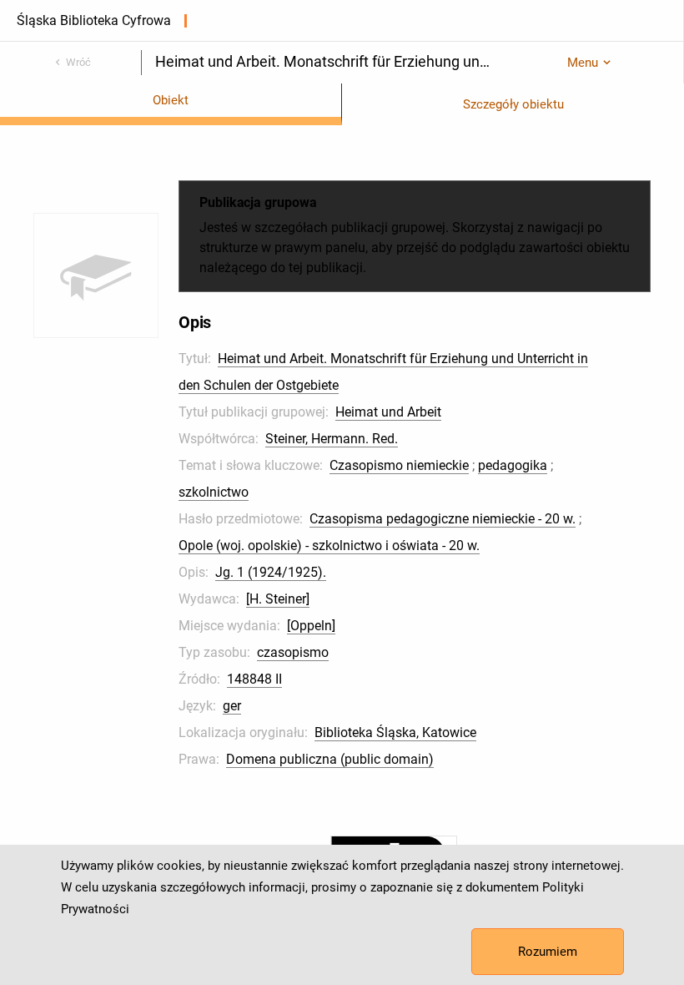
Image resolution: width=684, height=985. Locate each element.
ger (232, 706)
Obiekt (171, 100)
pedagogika (512, 465)
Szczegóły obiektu (513, 104)
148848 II (254, 679)
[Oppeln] (311, 626)
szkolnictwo (214, 492)
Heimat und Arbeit (388, 412)
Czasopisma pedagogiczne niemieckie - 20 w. (442, 519)
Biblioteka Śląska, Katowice (395, 732)
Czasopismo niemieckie (399, 465)
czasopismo (293, 652)
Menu (582, 62)
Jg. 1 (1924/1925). (270, 572)
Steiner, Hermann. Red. (331, 439)
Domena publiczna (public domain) (330, 759)
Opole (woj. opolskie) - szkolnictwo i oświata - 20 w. (329, 545)
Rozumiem (547, 951)
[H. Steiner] (277, 599)
